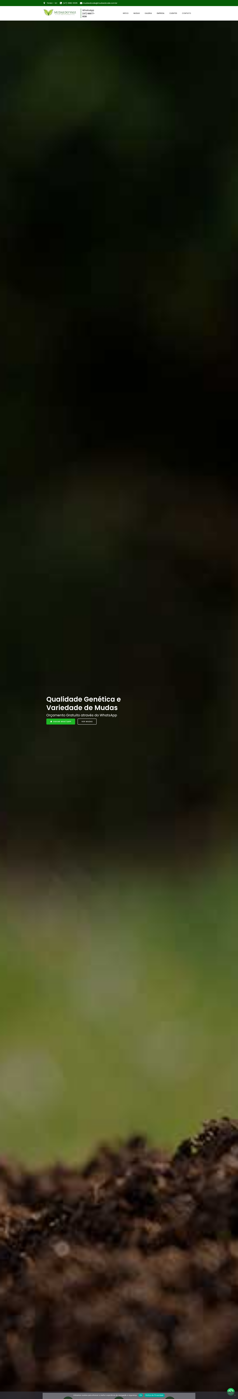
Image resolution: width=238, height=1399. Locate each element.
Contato (186, 13)
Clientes (173, 13)
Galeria (148, 13)
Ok (141, 1395)
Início (126, 13)
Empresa (160, 13)
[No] (235, 1395)
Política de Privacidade (155, 1395)
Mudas (137, 13)
